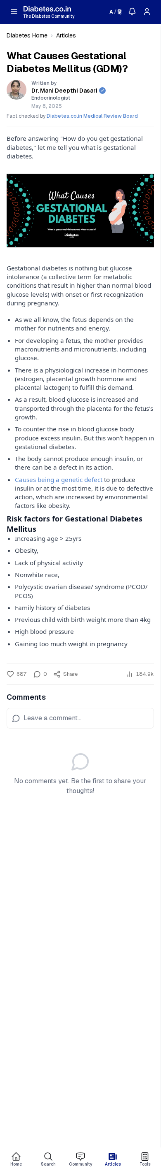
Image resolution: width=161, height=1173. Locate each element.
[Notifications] (132, 11)
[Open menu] (14, 11)
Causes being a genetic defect (58, 479)
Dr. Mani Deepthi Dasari (64, 90)
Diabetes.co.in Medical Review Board (92, 116)
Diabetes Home (27, 35)
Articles (66, 35)
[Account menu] (147, 11)
